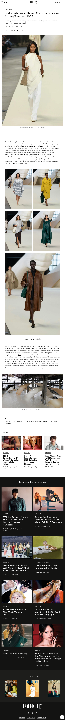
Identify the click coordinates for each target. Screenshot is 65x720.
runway (8, 424)
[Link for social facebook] (29, 713)
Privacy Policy (31, 717)
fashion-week (10, 421)
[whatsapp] (20, 31)
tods (24, 421)
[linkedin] (14, 31)
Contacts (22, 717)
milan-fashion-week (49, 421)
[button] (61, 689)
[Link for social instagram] (32, 713)
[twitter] (17, 31)
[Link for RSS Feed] (36, 713)
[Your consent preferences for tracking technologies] (62, 717)
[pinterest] (11, 31)
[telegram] (22, 31)
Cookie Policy (41, 717)
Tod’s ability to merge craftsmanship (30, 161)
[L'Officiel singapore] (32, 2)
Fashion (8, 9)
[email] (6, 31)
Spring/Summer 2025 (19, 142)
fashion (19, 421)
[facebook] (9, 31)
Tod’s (9, 142)
